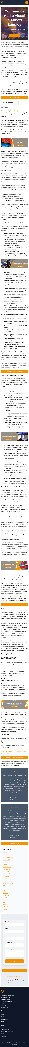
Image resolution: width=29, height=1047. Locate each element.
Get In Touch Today (14, 97)
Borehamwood (6, 871)
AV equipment (10, 80)
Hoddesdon (6, 897)
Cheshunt (5, 890)
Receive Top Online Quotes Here (14, 757)
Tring (4, 885)
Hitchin (4, 899)
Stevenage (5, 892)
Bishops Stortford (7, 907)
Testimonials (4, 1019)
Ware (4, 902)
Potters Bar (6, 881)
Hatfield (5, 878)
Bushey (5, 864)
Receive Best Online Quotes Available (14, 605)
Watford (10, 751)
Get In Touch (14, 970)
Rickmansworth (7, 866)
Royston (5, 909)
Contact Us (4, 1016)
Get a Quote (13, 35)
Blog (2, 1021)
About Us (3, 1014)
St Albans (7, 753)
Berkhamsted (6, 874)
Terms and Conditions (7, 1031)
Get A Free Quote (14, 843)
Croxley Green (6, 859)
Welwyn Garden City (8, 883)
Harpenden (6, 876)
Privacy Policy (5, 1029)
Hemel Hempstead (18, 751)
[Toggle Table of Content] (15, 103)
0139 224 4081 (5, 1007)
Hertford (5, 888)
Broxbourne (6, 895)
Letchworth (5, 904)
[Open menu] (26, 2)
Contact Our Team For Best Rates (14, 371)
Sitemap (3, 1036)
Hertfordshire (4, 751)
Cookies (3, 1034)
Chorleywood (6, 869)
